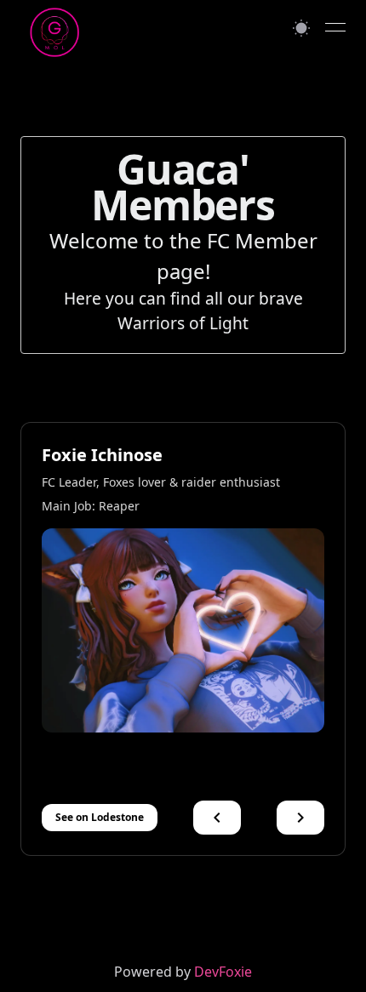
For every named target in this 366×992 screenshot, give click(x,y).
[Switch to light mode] (301, 27)
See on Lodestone (99, 817)
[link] (183, 971)
